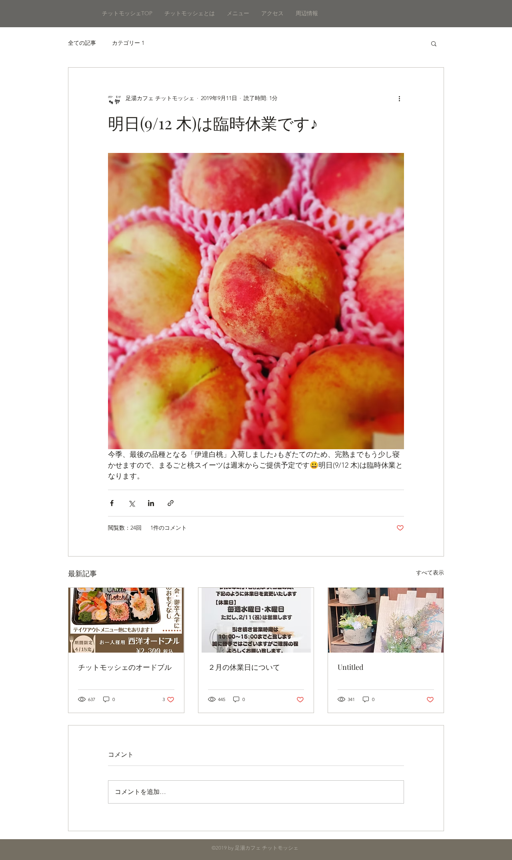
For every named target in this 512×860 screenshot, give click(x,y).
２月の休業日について (244, 667)
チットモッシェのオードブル (125, 667)
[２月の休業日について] (256, 620)
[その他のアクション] (399, 98)
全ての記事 (82, 42)
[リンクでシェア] (170, 503)
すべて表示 (430, 572)
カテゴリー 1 (128, 42)
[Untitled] (386, 620)
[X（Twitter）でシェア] (131, 503)
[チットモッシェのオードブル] (126, 620)
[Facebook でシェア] (112, 503)
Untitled (350, 667)
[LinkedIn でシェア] (151, 503)
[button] (434, 43)
